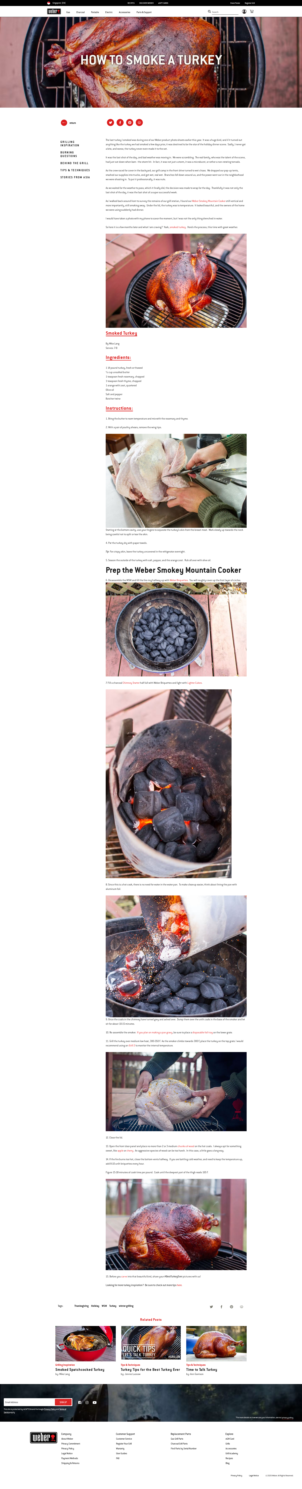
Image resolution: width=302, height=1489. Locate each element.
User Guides (121, 1453)
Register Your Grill (124, 1443)
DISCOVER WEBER (146, 3)
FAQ (117, 1458)
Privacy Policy (50, 1409)
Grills (228, 1443)
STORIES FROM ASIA (75, 177)
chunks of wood (186, 1146)
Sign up (63, 1402)
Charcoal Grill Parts (179, 1443)
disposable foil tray (202, 1032)
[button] (72, 12)
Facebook (80, 1402)
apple (120, 1150)
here (179, 1285)
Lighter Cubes (194, 682)
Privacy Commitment (70, 1443)
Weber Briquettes (179, 580)
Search (215, 12)
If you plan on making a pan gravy (154, 1032)
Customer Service (124, 1438)
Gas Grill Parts (177, 1438)
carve (124, 1276)
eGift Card (230, 1438)
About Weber (67, 1438)
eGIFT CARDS (163, 3)
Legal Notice (67, 1453)
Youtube (94, 1402)
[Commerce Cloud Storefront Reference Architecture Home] (54, 11)
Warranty (120, 1448)
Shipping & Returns (70, 1463)
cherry (129, 1150)
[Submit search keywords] (209, 11)
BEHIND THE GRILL (74, 163)
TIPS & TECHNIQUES (75, 170)
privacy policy (287, 1417)
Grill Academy (232, 1453)
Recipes (229, 1458)
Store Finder (235, 3)
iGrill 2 (132, 1045)
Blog (227, 1463)
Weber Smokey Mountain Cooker (209, 201)
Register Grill (250, 3)
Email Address (11, 1402)
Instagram (87, 1402)
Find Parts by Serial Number (183, 1448)
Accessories (231, 1448)
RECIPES (131, 3)
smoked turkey (178, 227)
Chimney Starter (131, 682)
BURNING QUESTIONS (68, 154)
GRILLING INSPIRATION (69, 143)
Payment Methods (69, 1458)
